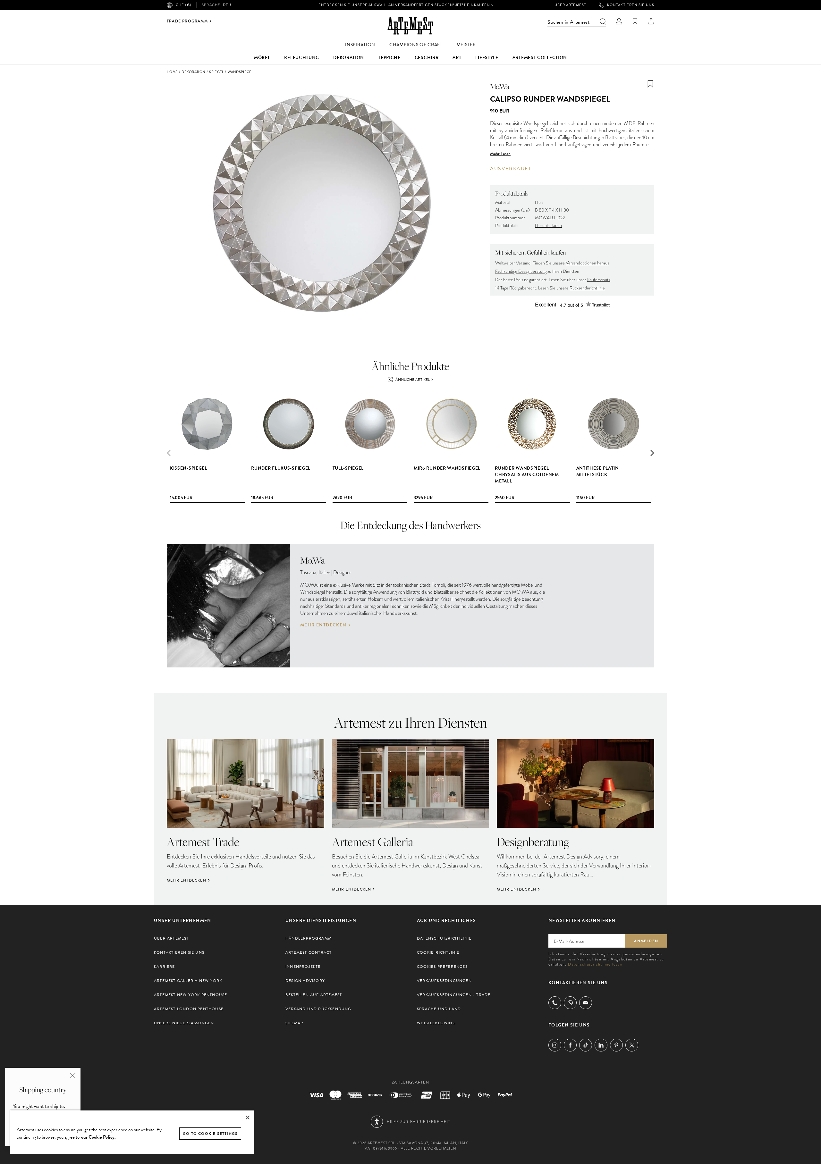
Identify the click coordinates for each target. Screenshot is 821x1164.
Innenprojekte (303, 966)
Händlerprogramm (308, 938)
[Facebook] (570, 1045)
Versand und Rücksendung (318, 1009)
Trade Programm (187, 21)
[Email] (586, 1002)
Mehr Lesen (500, 154)
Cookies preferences (442, 966)
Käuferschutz (598, 280)
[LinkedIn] (601, 1045)
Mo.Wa (499, 86)
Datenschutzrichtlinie (444, 938)
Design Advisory (305, 981)
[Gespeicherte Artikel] (635, 21)
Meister (466, 44)
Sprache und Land (439, 1009)
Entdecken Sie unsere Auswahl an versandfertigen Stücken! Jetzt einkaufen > (405, 5)
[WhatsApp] (570, 1003)
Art (457, 57)
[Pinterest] (616, 1045)
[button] (652, 453)
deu (216, 5)
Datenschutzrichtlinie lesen (595, 964)
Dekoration (348, 57)
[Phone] (555, 1003)
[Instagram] (555, 1045)
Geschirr (427, 57)
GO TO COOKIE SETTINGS (210, 1133)
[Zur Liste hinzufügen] (650, 84)
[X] (632, 1045)
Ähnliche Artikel (412, 379)
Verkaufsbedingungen (444, 981)
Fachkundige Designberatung (520, 271)
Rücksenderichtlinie (587, 288)
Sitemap (294, 1023)
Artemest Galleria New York (188, 981)
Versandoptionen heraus (587, 263)
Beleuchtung (301, 57)
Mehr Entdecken (323, 625)
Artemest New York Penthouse (190, 995)
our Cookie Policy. (98, 1137)
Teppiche (389, 57)
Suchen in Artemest (568, 22)
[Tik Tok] (586, 1045)
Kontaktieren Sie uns (630, 5)
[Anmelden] (619, 21)
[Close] (248, 1117)
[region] (132, 1132)
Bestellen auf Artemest (313, 995)
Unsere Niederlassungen (184, 1023)
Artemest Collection (539, 57)
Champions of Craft (416, 44)
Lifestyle (486, 57)
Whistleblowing (436, 1023)
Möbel (262, 57)
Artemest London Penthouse (189, 1009)
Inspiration (360, 44)
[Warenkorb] (651, 21)
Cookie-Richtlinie (438, 952)
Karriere (164, 966)
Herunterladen (548, 225)
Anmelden (646, 941)
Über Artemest (570, 5)
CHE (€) (183, 5)
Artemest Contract (308, 952)
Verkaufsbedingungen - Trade (453, 995)
